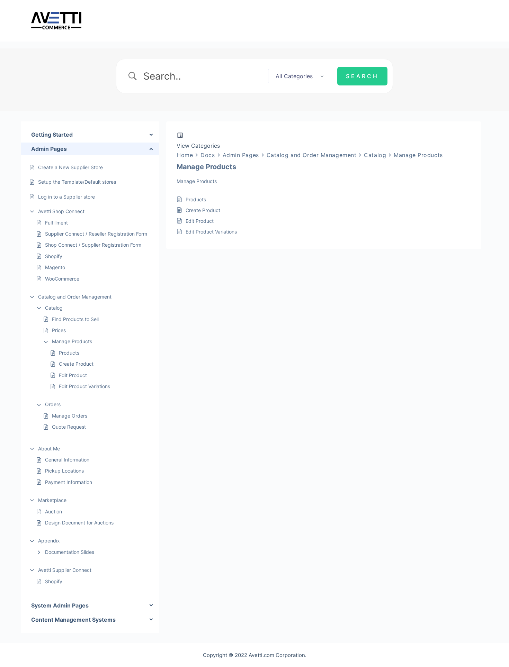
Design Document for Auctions (79, 523)
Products (69, 353)
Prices (59, 330)
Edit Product (73, 375)
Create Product (76, 364)
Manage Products (72, 341)
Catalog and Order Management (74, 297)
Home (185, 155)
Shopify (54, 256)
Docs (207, 155)
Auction (53, 511)
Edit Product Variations (84, 386)
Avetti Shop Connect (61, 211)
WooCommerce (62, 279)
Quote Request (69, 427)
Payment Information (68, 482)
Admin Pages (241, 155)
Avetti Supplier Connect (64, 570)
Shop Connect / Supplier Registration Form (93, 245)
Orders (53, 404)
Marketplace (52, 500)
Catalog (54, 308)
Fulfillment (56, 223)
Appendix (49, 540)
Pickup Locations (64, 471)
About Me (49, 448)
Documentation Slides (69, 552)
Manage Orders (69, 416)
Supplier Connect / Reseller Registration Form (96, 234)
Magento (55, 267)
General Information (67, 460)
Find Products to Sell (75, 319)
